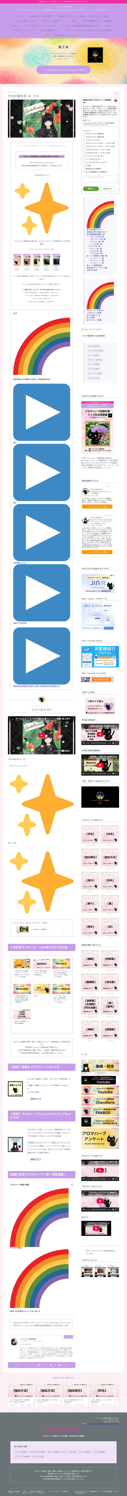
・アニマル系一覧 (94, 253)
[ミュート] (113, 743)
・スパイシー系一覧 (95, 241)
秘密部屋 (108, 21)
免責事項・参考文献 (14, 1491)
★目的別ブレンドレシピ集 (97, 268)
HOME (21, 16)
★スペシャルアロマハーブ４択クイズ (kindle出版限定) (89, 30)
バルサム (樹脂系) (94, 369)
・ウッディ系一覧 (93, 246)
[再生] (84, 743)
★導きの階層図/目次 (89, 21)
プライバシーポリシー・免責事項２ (58, 1491)
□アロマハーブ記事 (94, 313)
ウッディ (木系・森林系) (96, 351)
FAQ (46, 35)
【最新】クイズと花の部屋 (40, 16)
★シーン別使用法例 (94, 265)
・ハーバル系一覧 (94, 244)
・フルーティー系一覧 (96, 239)
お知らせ (15, 26)
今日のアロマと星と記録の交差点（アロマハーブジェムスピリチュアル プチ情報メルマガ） (101, 521)
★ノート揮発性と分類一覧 (97, 256)
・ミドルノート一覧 (95, 260)
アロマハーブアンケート (25, 30)
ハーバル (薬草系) (94, 364)
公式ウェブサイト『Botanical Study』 (41, 26)
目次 (73, 21)
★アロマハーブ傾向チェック (54, 21)
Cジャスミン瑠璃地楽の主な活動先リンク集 (81, 26)
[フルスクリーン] (116, 743)
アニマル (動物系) (94, 346)
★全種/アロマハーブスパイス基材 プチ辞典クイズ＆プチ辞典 (83, 16)
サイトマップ (76, 35)
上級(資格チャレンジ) (19, 562)
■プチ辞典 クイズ (93, 315)
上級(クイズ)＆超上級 (19, 623)
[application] (100, 734)
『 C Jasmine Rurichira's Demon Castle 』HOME (63, 70)
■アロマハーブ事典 (94, 320)
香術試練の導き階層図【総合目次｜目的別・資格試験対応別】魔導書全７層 (36, 686)
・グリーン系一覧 (94, 249)
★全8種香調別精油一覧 (96, 234)
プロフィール (110, 26)
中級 (14, 502)
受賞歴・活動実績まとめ (37, 1491)
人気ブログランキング (27, 1493)
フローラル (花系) (94, 378)
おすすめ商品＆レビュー (51, 30)
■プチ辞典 (91, 317)
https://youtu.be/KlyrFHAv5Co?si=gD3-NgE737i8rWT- (103, 1423)
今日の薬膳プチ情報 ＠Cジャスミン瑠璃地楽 (100, 492)
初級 (14, 442)
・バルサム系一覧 (94, 251)
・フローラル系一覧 (95, 237)
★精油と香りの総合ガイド (97, 232)
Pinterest (41, 1493)
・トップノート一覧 (95, 258)
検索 (116, 93)
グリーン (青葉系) (94, 355)
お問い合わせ (60, 35)
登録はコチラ (35, 1099)
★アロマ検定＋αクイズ (26, 21)
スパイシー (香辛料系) (95, 360)
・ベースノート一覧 (95, 263)
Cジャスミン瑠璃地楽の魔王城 (63, 6)
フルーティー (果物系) (95, 373)
